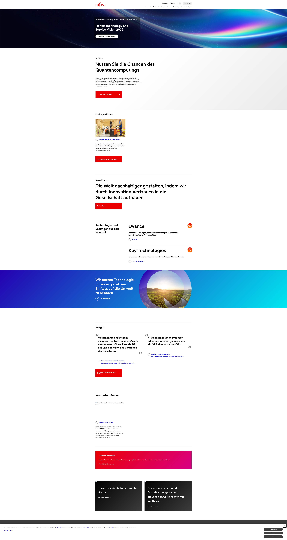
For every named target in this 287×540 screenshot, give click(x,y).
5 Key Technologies (138, 261)
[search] (190, 3)
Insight (163, 6)
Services (155, 6)
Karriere (173, 3)
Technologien (176, 6)
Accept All (273, 536)
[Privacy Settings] (112, 527)
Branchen (147, 6)
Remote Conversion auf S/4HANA (109, 139)
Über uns (164, 3)
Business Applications (106, 422)
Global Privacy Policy (8, 530)
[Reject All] (86, 527)
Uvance (169, 6)
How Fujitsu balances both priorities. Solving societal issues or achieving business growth (118, 362)
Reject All (273, 533)
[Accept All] (59, 527)
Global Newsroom (108, 464)
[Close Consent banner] (285, 525)
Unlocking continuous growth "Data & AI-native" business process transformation (167, 355)
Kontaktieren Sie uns (106, 497)
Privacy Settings (273, 529)
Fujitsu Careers (154, 506)
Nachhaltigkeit (188, 6)
